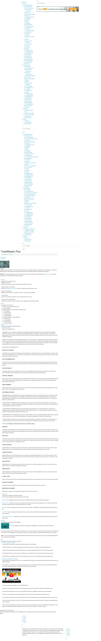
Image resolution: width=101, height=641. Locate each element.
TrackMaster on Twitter (29, 113)
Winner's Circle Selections (31, 165)
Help (2, 539)
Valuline (27, 45)
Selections (26, 39)
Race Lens (28, 12)
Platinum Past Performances (31, 138)
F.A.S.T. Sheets (29, 44)
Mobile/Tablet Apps (28, 59)
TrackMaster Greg (29, 87)
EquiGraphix (28, 18)
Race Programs (27, 66)
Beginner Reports (28, 32)
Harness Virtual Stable (29, 114)
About (24, 619)
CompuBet (28, 47)
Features (3, 279)
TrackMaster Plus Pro (30, 17)
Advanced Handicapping (29, 14)
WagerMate (28, 23)
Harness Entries (27, 116)
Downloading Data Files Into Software (10, 559)
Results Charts (29, 56)
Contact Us (26, 120)
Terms (24, 620)
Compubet (28, 170)
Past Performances (28, 6)
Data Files (26, 48)
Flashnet (27, 35)
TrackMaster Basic (29, 51)
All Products (26, 63)
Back (23, 2)
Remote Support (27, 123)
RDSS (27, 21)
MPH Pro (27, 20)
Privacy (24, 622)
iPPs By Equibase (29, 60)
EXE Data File (5, 500)
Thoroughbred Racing (27, 5)
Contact (24, 617)
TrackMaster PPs (29, 53)
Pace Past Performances (31, 194)
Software (3, 520)
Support (24, 119)
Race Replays (28, 57)
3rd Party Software (28, 62)
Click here (4, 423)
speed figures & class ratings (11, 288)
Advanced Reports (28, 24)
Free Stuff (25, 108)
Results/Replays (27, 54)
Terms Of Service (27, 122)
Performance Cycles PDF (7, 516)
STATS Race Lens (48, 274)
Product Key (4, 494)
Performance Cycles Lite (31, 162)
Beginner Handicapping (29, 78)
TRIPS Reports (29, 27)
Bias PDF (4, 507)
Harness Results (27, 117)
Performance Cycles (30, 26)
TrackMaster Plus (29, 50)
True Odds (28, 33)
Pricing (2, 303)
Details (2, 324)
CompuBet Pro (29, 90)
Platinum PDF (5, 503)
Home (24, 3)
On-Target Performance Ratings (32, 156)
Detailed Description (6, 327)
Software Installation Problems (8, 542)
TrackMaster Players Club (29, 229)
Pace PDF (4, 512)
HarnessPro (28, 77)
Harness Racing (26, 65)
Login (23, 132)
